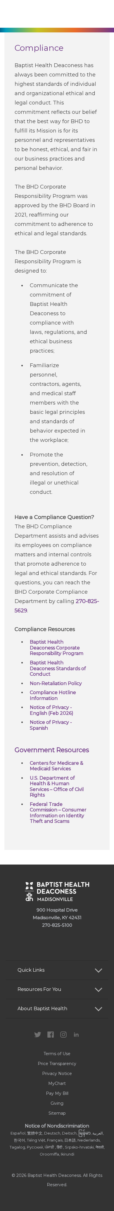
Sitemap (57, 1113)
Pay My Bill (57, 1093)
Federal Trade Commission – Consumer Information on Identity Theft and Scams (58, 812)
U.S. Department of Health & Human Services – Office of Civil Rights (57, 786)
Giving (57, 1103)
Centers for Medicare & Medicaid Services (56, 766)
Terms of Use (57, 1053)
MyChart (57, 1083)
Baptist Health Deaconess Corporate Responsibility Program (56, 647)
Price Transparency (57, 1063)
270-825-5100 (57, 925)
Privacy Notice (57, 1073)
